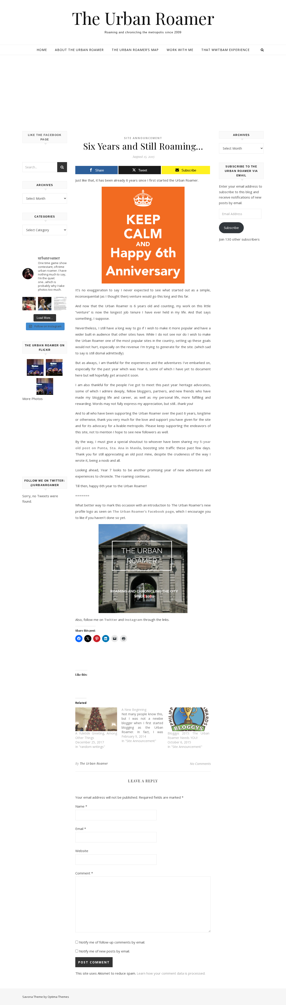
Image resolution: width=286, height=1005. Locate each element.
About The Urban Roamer (79, 50)
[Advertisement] (143, 88)
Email (80, 828)
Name (81, 806)
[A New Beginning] (145, 725)
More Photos (32, 398)
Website (81, 850)
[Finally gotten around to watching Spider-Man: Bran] (29, 303)
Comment (84, 873)
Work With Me (180, 50)
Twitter (110, 619)
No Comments (200, 763)
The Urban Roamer (143, 18)
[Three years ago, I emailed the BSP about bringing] (60, 303)
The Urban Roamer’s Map (135, 50)
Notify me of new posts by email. (104, 951)
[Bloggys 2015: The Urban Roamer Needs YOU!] (188, 719)
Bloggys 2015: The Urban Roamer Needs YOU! (188, 735)
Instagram (133, 619)
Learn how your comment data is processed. (171, 973)
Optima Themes (58, 997)
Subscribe (231, 227)
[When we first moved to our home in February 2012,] (44, 303)
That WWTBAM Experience (225, 50)
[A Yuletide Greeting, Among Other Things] (96, 719)
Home (42, 50)
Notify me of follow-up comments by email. (112, 942)
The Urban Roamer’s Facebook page (143, 511)
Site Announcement (143, 138)
